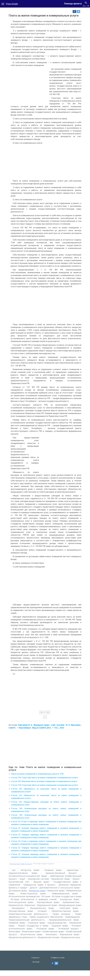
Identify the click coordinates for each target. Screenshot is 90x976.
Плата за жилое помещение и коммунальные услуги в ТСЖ (37, 774)
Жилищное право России (21, 863)
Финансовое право (31, 931)
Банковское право (60, 879)
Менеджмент (18, 908)
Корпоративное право (48, 902)
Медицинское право (47, 905)
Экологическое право (31, 934)
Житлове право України (43, 863)
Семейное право (17, 923)
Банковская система (38, 879)
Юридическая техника (48, 937)
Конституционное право (21, 902)
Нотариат (42, 911)
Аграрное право (53, 870)
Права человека (61, 914)
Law (13, 870)
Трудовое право (59, 925)
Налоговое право (69, 908)
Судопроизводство (57, 923)
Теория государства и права (33, 925)
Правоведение (72, 917)
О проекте (35, 958)
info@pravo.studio (58, 958)
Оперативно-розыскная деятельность (28, 914)
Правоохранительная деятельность (27, 920)
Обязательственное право (65, 911)
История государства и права (66, 896)
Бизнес (76, 879)
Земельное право (56, 890)
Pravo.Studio (12, 4)
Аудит (22, 879)
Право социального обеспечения (46, 917)
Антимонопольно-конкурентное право (28, 876)
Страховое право (36, 923)
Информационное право (65, 893)
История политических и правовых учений (33, 899)
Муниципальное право (42, 908)
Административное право (23, 873)
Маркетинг (30, 905)
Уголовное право (45, 928)
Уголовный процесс (68, 928)
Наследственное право (21, 911)
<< (84, 6)
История (46, 896)
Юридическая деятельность (22, 937)
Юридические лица (70, 937)
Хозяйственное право (53, 931)
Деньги (33, 887)
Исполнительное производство (24, 896)
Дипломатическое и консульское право (59, 887)
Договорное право (18, 890)
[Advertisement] (28, 85)
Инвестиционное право (33, 893)
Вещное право (41, 882)
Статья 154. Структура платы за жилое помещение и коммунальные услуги (44, 777)
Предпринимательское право (64, 920)
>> (88, 6)
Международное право (70, 905)
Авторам (35, 962)
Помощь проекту (73, 3)
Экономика (51, 934)
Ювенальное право (69, 934)
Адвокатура (72, 870)
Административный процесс (61, 873)
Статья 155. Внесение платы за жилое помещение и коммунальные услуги (44, 781)
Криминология (16, 905)
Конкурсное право (69, 899)
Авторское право (30, 870)
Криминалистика (71, 902)
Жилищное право (37, 890)
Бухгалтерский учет (19, 882)
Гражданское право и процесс (39, 884)
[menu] (3, 4)
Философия (14, 931)
